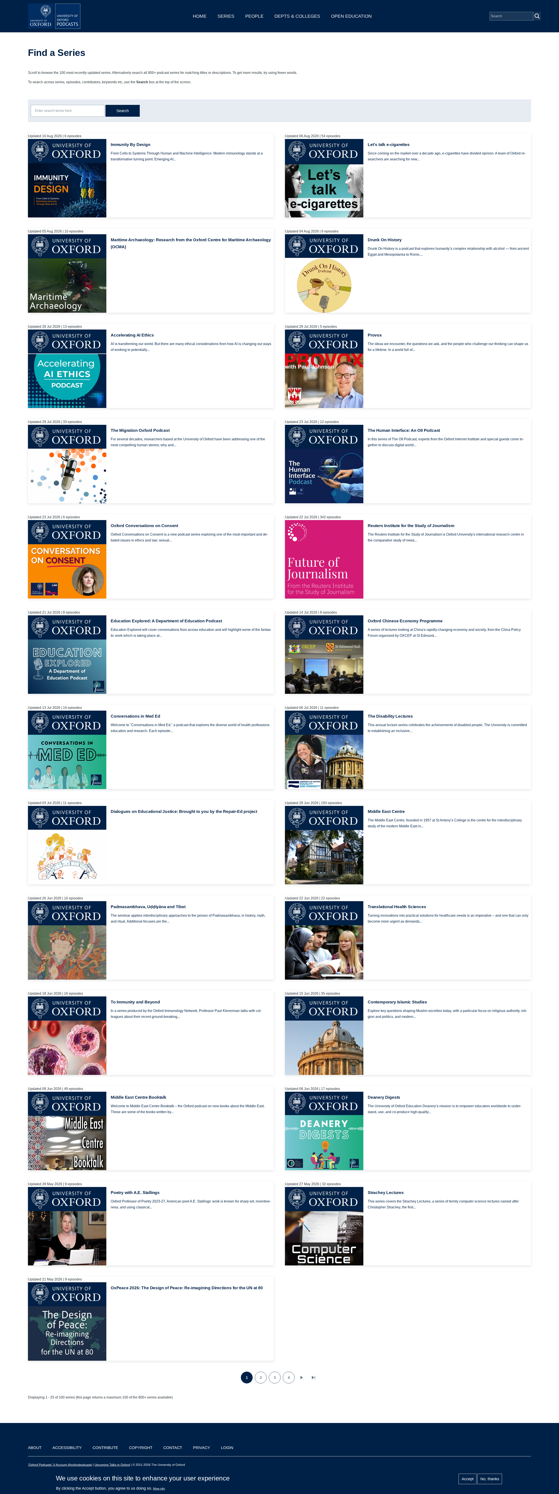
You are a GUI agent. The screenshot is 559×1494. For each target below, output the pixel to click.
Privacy (201, 1447)
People (254, 16)
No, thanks (489, 1479)
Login (227, 1447)
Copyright (140, 1447)
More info (159, 1488)
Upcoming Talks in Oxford (112, 1464)
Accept (468, 1479)
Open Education (351, 16)
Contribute (105, 1447)
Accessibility (67, 1447)
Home (200, 16)
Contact (172, 1447)
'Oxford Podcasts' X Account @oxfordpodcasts (60, 1464)
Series (225, 16)
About (34, 1447)
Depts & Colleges (297, 16)
